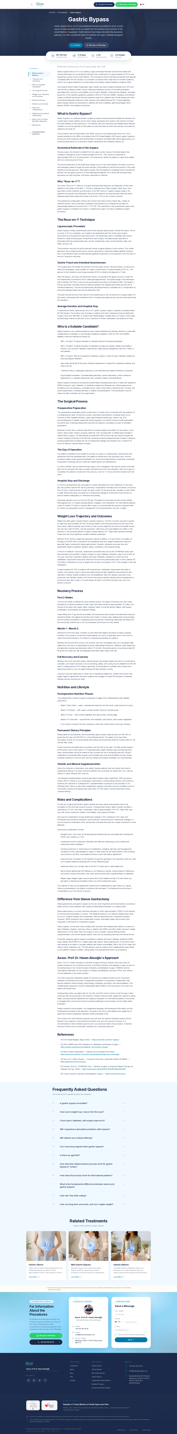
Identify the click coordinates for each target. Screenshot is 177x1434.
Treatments (74, 1366)
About (72, 1369)
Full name (119, 1311)
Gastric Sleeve (97, 1366)
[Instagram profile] (34, 1380)
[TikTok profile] (39, 1380)
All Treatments (62, 12)
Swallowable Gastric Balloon (101, 1380)
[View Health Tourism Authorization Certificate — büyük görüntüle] (33, 1405)
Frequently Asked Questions (38, 133)
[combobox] (120, 1322)
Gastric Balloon (97, 1377)
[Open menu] (32, 4)
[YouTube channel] (28, 1380)
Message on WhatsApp (97, 45)
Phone (117, 1318)
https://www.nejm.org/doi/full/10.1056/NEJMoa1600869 (104, 1069)
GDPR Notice (121, 1430)
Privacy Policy (134, 1430)
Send (130, 1340)
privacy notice (140, 1334)
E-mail (117, 1326)
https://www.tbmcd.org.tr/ (115, 1074)
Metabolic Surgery (98, 1384)
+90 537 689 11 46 (52, 1431)
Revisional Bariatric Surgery (101, 1388)
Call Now (77, 45)
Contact (72, 1380)
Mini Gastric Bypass (98, 1373)
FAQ (71, 1377)
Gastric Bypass (97, 1369)
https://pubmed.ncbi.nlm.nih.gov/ (73, 1062)
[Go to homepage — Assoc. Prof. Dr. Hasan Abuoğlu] (40, 4)
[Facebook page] (45, 1380)
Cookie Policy (146, 1430)
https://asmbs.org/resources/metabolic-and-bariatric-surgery (84, 1047)
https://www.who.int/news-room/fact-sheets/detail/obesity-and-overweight (90, 1054)
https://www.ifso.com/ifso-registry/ (105, 1040)
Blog (71, 1373)
